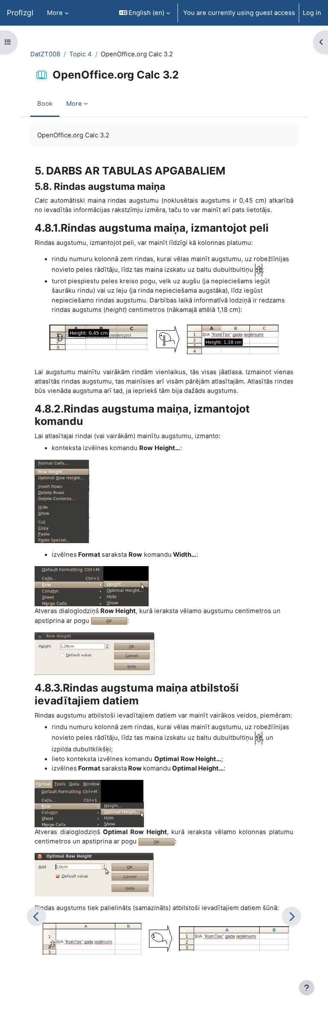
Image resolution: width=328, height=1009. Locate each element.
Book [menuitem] (45, 104)
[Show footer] (306, 987)
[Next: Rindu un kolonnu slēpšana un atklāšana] (291, 916)
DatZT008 (45, 54)
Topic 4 (80, 54)
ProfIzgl (20, 12)
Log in (312, 13)
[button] (145, 13)
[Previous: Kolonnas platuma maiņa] (36, 916)
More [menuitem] (55, 13)
